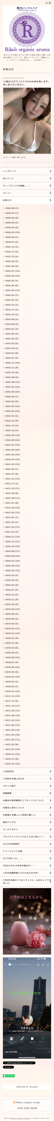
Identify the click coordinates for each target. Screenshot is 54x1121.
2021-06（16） (12, 507)
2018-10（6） (12, 647)
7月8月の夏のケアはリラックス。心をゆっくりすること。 (27, 881)
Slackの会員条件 (11, 843)
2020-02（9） (12, 585)
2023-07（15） (12, 387)
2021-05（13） (12, 512)
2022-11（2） (12, 425)
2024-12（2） (12, 304)
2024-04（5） (12, 343)
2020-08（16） (12, 556)
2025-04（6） (12, 285)
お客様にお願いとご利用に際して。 (20, 815)
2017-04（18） (12, 734)
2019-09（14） (12, 609)
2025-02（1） (12, 295)
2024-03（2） (12, 348)
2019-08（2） (12, 614)
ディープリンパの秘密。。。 (17, 185)
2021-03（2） (12, 522)
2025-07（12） (12, 271)
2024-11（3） (12, 309)
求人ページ (8, 178)
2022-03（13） (12, 464)
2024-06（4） (12, 333)
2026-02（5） (12, 237)
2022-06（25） (12, 449)
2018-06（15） (12, 667)
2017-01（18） (12, 749)
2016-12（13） (12, 754)
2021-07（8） (12, 502)
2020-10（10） (12, 546)
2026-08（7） (12, 208)
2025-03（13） (12, 290)
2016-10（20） (12, 763)
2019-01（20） (12, 633)
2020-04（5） (12, 575)
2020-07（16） (12, 560)
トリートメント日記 (12, 851)
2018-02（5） (12, 686)
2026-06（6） (12, 217)
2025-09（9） (12, 261)
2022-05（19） (12, 454)
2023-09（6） (12, 377)
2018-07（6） (12, 662)
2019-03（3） (12, 623)
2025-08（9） (12, 266)
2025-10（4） (12, 256)
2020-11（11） (12, 541)
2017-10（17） (12, 705)
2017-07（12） (12, 720)
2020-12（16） (12, 536)
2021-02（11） (12, 527)
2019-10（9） (12, 604)
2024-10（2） (12, 314)
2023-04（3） (12, 401)
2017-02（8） (12, 744)
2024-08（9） (12, 324)
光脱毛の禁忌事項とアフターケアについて (23, 800)
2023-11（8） (12, 367)
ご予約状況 (8, 771)
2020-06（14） (12, 565)
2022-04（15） (12, 459)
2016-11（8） (12, 759)
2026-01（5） (12, 242)
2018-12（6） (12, 638)
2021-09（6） (12, 493)
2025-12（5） (12, 246)
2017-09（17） (12, 710)
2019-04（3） (12, 618)
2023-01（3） (12, 415)
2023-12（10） (12, 362)
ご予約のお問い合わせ (13, 778)
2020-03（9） (12, 580)
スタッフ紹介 (9, 786)
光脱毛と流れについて (13, 807)
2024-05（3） (12, 338)
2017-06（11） (12, 725)
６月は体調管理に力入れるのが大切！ (21, 872)
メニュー (7, 193)
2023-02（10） (12, 411)
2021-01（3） (12, 531)
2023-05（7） (12, 396)
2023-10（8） (12, 372)
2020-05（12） (12, 570)
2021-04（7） (12, 517)
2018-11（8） (12, 643)
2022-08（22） (12, 440)
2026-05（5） (12, 222)
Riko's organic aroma (20, 1118)
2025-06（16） (12, 275)
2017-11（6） (12, 701)
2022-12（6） (12, 420)
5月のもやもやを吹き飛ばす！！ (19, 865)
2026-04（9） (12, 227)
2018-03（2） (12, 681)
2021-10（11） (12, 488)
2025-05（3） (12, 280)
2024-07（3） (12, 329)
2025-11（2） (12, 251)
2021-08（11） (12, 498)
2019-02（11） (12, 628)
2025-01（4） (12, 300)
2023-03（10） (12, 406)
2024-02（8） (12, 353)
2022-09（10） (12, 435)
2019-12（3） (12, 594)
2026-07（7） (12, 213)
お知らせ (7, 200)
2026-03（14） (12, 232)
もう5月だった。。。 (13, 858)
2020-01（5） (12, 589)
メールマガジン (10, 829)
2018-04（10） (12, 676)
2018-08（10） (12, 657)
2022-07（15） (12, 444)
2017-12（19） (12, 696)
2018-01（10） (12, 691)
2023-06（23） (12, 391)
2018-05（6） (12, 672)
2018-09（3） (12, 652)
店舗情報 (7, 793)
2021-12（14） (12, 478)
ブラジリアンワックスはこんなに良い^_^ (23, 836)
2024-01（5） (12, 358)
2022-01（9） (12, 473)
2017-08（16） (12, 715)
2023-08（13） (12, 382)
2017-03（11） (12, 739)
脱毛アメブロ (9, 822)
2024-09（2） (12, 319)
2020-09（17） (12, 551)
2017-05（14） (12, 730)
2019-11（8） (12, 599)
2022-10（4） (12, 430)
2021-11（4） (12, 483)
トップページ (9, 171)
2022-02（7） (12, 469)
